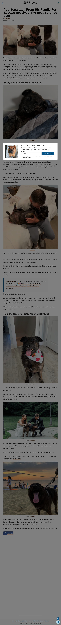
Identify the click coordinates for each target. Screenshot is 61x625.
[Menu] (2, 3)
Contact (47, 621)
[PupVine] (30, 3)
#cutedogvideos (21, 286)
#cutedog (30, 283)
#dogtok (23, 283)
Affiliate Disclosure (38, 621)
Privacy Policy (22, 621)
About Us (14, 621)
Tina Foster (7, 18)
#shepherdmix (11, 286)
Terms (29, 621)
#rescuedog (37, 283)
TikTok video (17, 459)
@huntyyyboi (32, 140)
